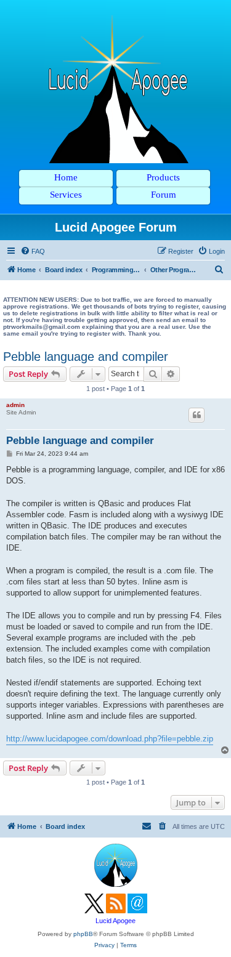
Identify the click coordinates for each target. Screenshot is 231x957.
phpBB (83, 934)
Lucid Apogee (115, 920)
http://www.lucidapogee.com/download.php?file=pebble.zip (109, 738)
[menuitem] (32, 251)
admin (15, 405)
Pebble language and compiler (85, 356)
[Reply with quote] (196, 415)
